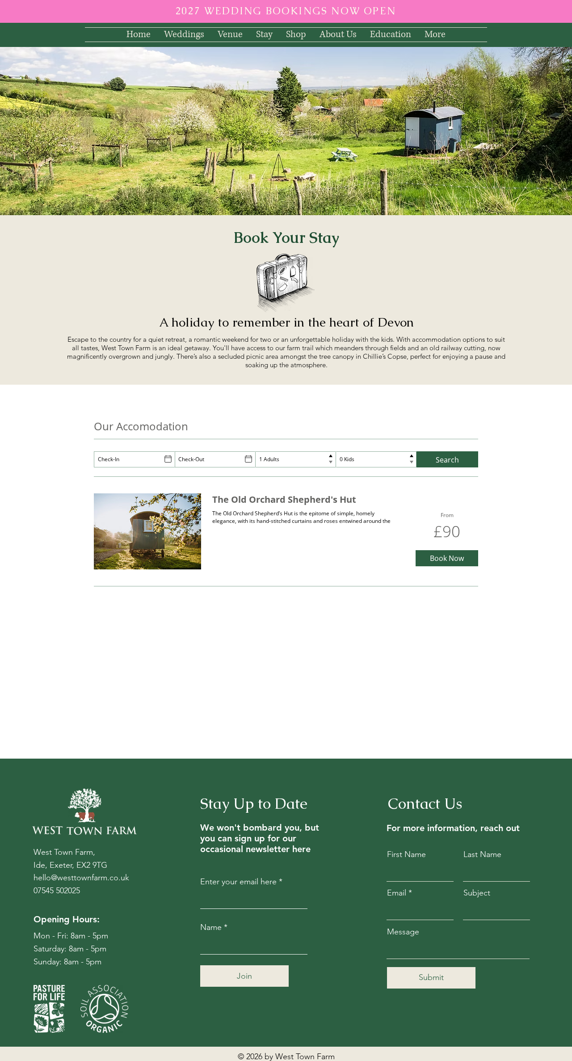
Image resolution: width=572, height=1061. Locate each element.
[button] (230, 35)
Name (211, 927)
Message (403, 932)
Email (396, 893)
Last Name (482, 854)
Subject (476, 893)
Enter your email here (238, 882)
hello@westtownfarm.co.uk (81, 878)
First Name (406, 854)
